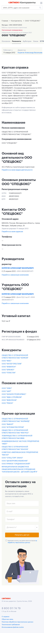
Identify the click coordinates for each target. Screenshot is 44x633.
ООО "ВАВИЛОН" (9, 366)
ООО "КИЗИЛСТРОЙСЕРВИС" (14, 394)
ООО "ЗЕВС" (7, 388)
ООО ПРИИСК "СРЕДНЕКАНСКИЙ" (16, 463)
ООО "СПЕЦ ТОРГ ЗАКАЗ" (12, 457)
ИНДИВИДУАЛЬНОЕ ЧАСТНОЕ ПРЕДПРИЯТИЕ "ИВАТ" (20, 442)
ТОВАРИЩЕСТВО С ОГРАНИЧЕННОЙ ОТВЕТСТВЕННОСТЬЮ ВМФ (17, 436)
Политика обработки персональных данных (17, 621)
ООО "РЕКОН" (7, 402)
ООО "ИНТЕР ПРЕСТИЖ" (12, 363)
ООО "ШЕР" (6, 391)
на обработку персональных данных (22, 541)
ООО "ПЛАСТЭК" (9, 372)
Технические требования (11, 624)
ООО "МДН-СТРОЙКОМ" (12, 397)
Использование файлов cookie (13, 627)
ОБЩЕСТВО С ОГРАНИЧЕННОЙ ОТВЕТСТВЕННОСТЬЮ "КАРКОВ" (15, 356)
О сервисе (5, 616)
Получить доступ (22, 535)
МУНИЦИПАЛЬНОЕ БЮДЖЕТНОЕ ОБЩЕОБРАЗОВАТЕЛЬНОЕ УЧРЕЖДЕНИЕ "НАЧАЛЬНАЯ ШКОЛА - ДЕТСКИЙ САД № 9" (19, 469)
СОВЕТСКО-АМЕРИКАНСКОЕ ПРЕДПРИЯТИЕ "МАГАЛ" (20, 453)
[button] (37, 527)
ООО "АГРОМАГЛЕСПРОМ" (13, 427)
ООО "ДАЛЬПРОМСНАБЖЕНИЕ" (15, 460)
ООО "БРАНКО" (8, 369)
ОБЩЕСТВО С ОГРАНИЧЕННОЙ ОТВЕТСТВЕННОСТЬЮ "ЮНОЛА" (15, 447)
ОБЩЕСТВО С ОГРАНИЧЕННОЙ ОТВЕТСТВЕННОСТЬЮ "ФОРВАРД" (16, 419)
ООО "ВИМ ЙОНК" (9, 399)
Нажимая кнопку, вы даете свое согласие (22, 541)
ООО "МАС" (6, 360)
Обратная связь (7, 619)
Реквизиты (16, 41)
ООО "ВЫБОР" (7, 424)
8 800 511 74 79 (11, 608)
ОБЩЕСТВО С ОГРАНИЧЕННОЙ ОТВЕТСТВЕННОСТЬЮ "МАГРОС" (15, 431)
